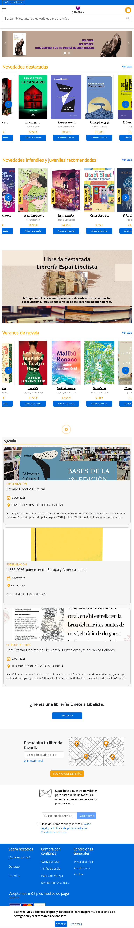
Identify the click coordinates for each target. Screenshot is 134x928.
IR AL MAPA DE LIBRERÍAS (67, 773)
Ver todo (127, 66)
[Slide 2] (69, 53)
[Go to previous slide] (8, 104)
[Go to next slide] (125, 104)
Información (12, 2)
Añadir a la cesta (33, 137)
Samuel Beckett (66, 126)
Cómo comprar (50, 861)
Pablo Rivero (33, 126)
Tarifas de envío (50, 868)
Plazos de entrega (52, 876)
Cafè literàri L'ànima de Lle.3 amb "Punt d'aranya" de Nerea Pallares (60, 650)
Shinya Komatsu (99, 392)
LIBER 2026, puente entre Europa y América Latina (46, 569)
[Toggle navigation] (4, 10)
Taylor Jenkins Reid (33, 392)
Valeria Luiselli (99, 126)
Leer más (76, 924)
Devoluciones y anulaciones (55, 883)
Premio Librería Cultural (25, 489)
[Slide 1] (65, 53)
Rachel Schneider (66, 219)
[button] (5, 44)
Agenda (9, 441)
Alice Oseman (33, 219)
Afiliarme (67, 715)
